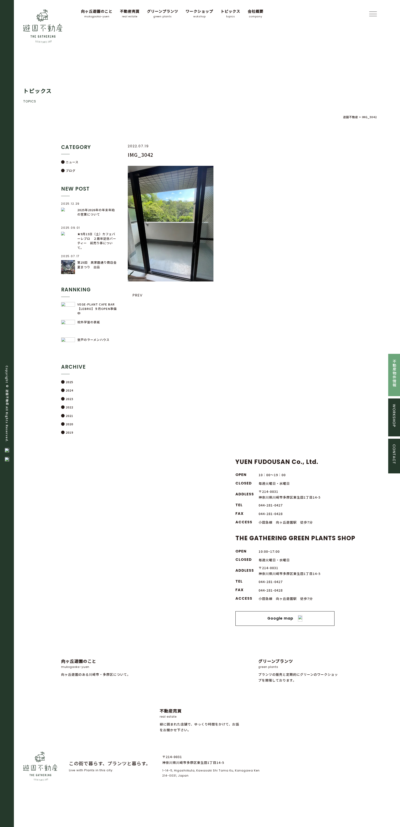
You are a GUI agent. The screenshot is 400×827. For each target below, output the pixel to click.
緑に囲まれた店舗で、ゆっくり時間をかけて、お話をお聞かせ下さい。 (199, 720)
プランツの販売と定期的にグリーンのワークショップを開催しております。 (298, 670)
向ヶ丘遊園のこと (96, 13)
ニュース (72, 162)
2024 (69, 390)
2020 (69, 424)
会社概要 (255, 13)
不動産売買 (130, 13)
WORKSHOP (394, 415)
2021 (69, 416)
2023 (69, 399)
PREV (137, 295)
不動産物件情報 (394, 373)
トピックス (230, 13)
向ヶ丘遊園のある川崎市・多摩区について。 (96, 667)
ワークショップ (199, 13)
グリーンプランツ (162, 13)
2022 (69, 407)
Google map (280, 618)
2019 (69, 432)
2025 (69, 382)
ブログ (70, 170)
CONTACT (394, 454)
